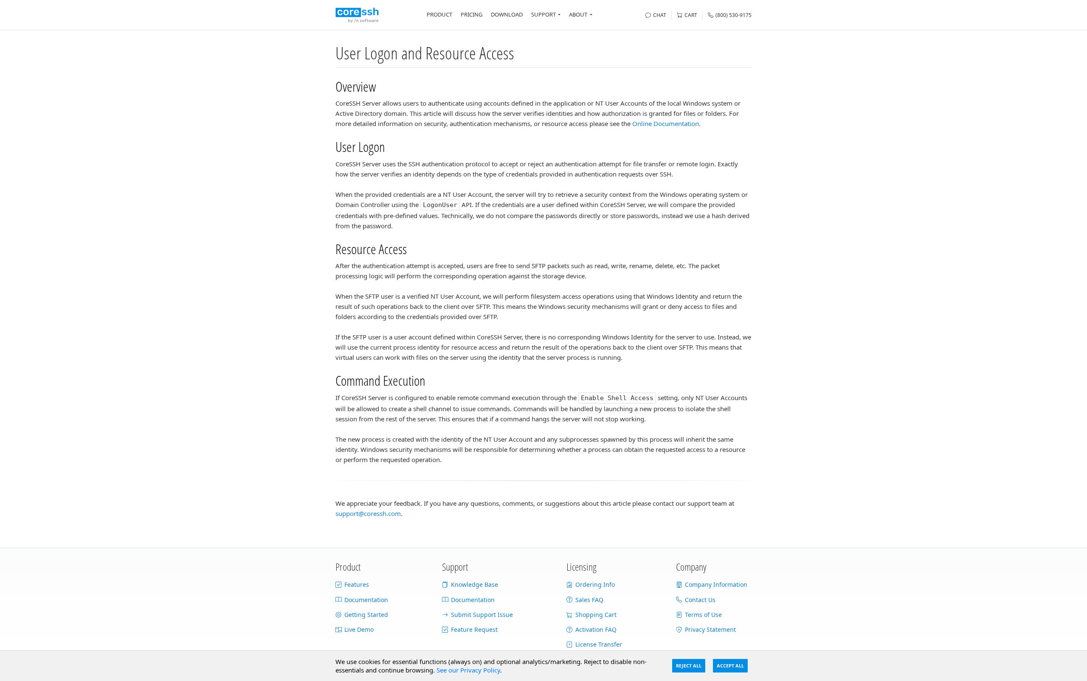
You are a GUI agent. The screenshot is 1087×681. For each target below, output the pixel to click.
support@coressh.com (368, 513)
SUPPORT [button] (543, 14)
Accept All (730, 665)
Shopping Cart (596, 615)
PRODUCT (439, 14)
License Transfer (598, 644)
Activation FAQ (596, 629)
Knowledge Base (474, 584)
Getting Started (366, 615)
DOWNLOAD (507, 14)
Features (356, 584)
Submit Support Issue (482, 615)
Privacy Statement (710, 629)
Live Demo (359, 629)
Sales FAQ (589, 600)
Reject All (688, 665)
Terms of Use (703, 615)
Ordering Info (595, 584)
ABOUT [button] (578, 14)
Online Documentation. (666, 123)
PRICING (471, 14)
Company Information (716, 584)
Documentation (366, 600)
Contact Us (700, 600)
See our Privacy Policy (468, 670)
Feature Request (474, 629)
